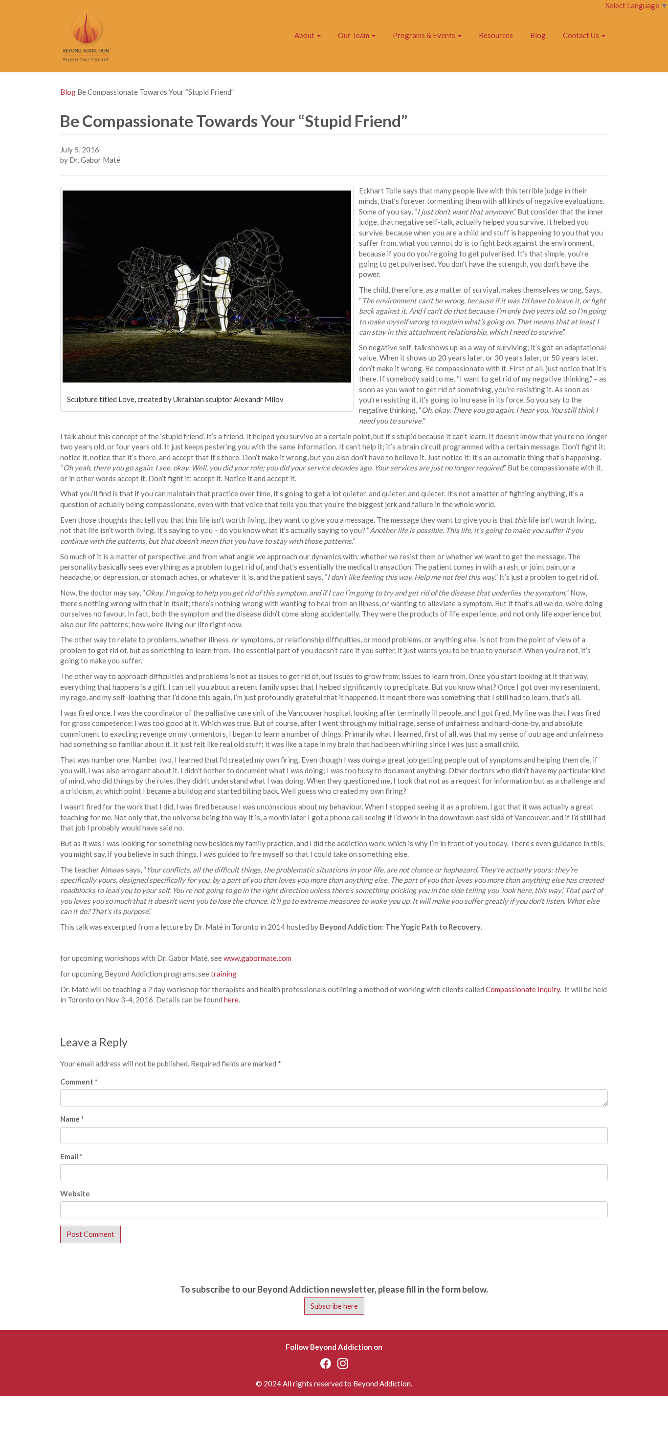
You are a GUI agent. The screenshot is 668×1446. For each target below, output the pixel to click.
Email (71, 1156)
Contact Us (582, 35)
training (224, 973)
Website (75, 1193)
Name (72, 1118)
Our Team (354, 35)
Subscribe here (334, 1305)
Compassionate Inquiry (523, 989)
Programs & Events (425, 35)
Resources (496, 35)
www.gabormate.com (257, 958)
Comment (79, 1081)
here (231, 999)
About (305, 35)
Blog (538, 35)
